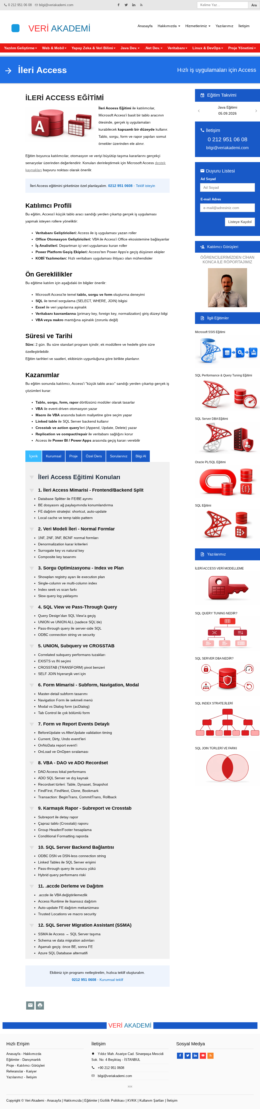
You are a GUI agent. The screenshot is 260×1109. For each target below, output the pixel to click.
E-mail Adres (211, 199)
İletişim (244, 26)
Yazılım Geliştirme (19, 48)
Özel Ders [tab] (94, 456)
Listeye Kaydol (240, 222)
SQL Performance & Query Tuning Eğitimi (223, 375)
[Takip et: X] (126, 5)
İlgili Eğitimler (218, 318)
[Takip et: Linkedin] (134, 5)
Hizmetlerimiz (196, 26)
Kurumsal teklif (111, 980)
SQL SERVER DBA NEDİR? (214, 658)
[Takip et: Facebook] (119, 5)
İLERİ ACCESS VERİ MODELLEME (219, 568)
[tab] (33, 456)
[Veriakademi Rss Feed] (210, 1056)
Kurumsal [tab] (53, 456)
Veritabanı (176, 48)
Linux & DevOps (206, 48)
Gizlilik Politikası (112, 1100)
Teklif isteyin (145, 186)
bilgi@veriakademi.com (56, 5)
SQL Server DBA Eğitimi (211, 419)
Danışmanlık (31, 1060)
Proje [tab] (73, 456)
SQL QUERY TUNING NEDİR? (216, 613)
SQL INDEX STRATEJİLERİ (214, 703)
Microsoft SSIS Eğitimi (210, 332)
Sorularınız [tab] (118, 456)
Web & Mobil (53, 48)
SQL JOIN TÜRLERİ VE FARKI (216, 748)
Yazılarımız (224, 26)
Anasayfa (145, 26)
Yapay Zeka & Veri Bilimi (92, 48)
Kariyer (31, 1071)
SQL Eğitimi (203, 505)
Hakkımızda (168, 26)
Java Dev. (129, 48)
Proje (10, 1065)
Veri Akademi (34, 1100)
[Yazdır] (40, 1005)
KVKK (132, 1100)
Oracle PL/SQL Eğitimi (210, 462)
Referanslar (14, 1071)
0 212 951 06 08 (20, 5)
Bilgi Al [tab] (141, 456)
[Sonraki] (256, 111)
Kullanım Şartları (151, 1100)
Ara (254, 5)
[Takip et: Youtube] (203, 1056)
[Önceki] (199, 111)
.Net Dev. (152, 48)
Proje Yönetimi (240, 48)
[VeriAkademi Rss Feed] (141, 5)
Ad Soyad (208, 179)
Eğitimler (12, 1060)
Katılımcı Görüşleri (222, 247)
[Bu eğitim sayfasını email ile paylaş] (30, 1005)
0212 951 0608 (120, 186)
